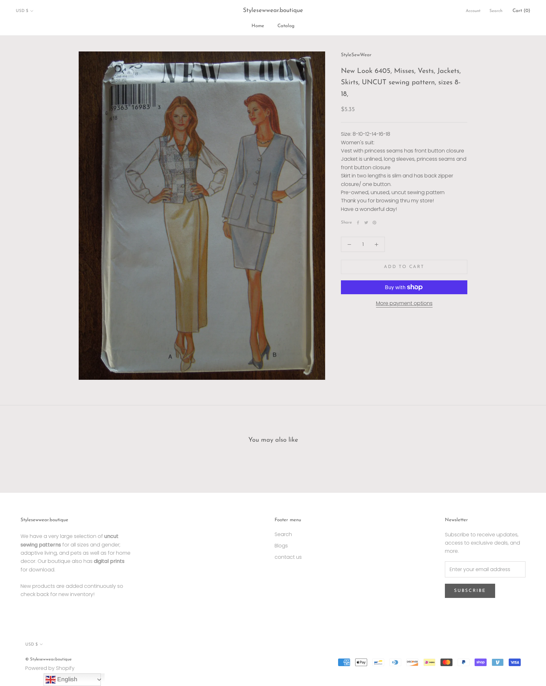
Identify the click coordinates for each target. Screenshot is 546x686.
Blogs (281, 545)
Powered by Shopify (50, 668)
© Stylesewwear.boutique (48, 659)
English (66, 679)
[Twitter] (366, 222)
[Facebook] (358, 222)
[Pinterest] (374, 222)
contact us (288, 557)
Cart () (521, 11)
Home (258, 26)
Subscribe (470, 590)
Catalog (285, 26)
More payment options (404, 303)
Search (495, 11)
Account (473, 11)
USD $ (22, 11)
